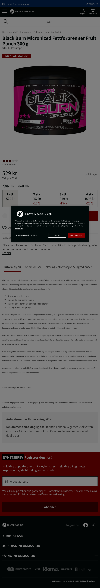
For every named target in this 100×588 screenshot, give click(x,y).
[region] (50, 224)
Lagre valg (57, 235)
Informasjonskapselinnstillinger (26, 235)
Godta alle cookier (76, 235)
